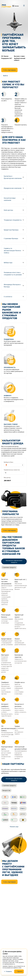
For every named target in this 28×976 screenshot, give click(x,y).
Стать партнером (9, 70)
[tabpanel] (14, 666)
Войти (5, 76)
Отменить (9, 971)
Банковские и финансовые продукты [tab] (14, 561)
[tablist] (14, 564)
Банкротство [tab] (6, 790)
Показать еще (14, 826)
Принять (20, 971)
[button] (14, 177)
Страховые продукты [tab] (9, 567)
